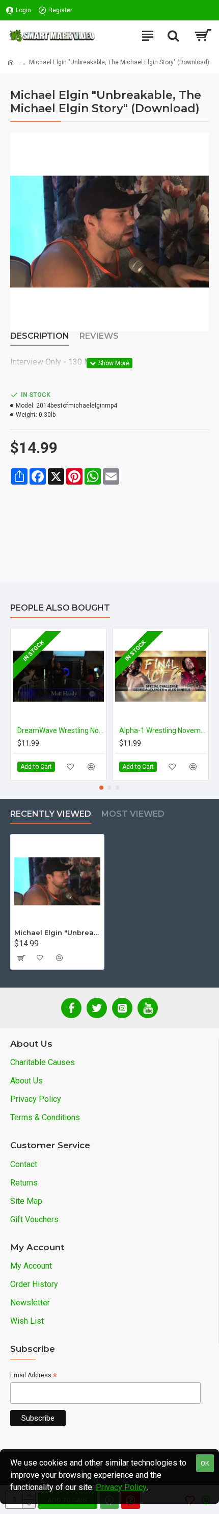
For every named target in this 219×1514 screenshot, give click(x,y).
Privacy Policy (121, 1487)
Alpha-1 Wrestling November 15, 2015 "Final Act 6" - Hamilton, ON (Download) (162, 730)
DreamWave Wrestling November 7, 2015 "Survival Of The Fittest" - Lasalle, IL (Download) (60, 730)
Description (39, 336)
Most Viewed (133, 814)
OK (205, 1463)
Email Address (33, 1376)
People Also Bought (60, 608)
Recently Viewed (50, 814)
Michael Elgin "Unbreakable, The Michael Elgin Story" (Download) (57, 932)
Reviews (99, 336)
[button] (101, 788)
